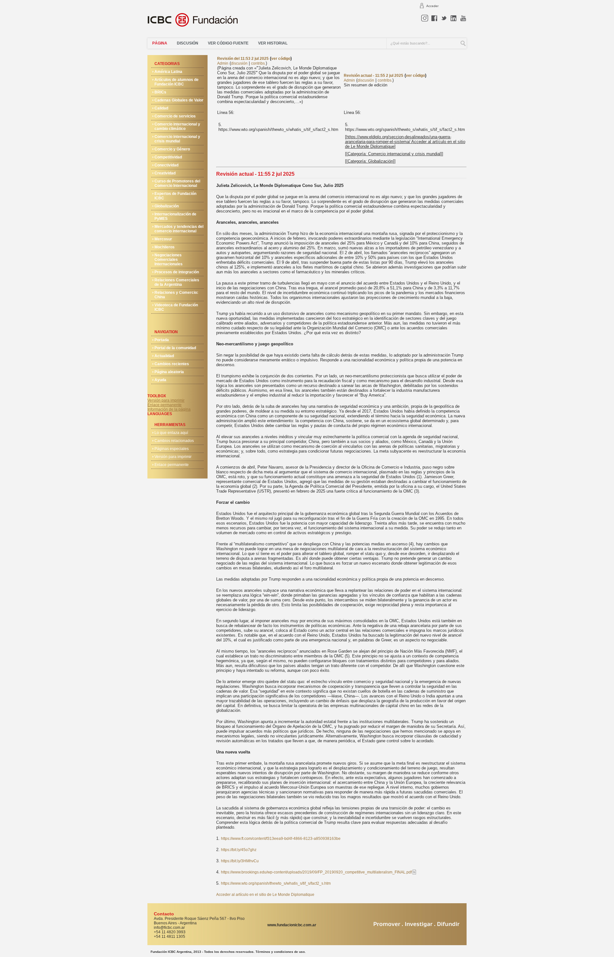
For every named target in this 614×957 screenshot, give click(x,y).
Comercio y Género (172, 149)
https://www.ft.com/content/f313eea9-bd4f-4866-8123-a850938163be (281, 838)
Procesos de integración (176, 272)
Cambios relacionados (174, 440)
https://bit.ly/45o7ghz (238, 850)
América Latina (168, 71)
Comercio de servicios (175, 116)
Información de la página (169, 409)
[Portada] (196, 22)
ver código (280, 58)
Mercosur (163, 239)
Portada (161, 340)
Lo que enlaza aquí (171, 432)
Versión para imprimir (166, 400)
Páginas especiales (171, 448)
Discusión (187, 43)
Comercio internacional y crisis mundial (177, 138)
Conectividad (166, 165)
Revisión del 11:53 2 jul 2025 (243, 58)
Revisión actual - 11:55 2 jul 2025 (373, 75)
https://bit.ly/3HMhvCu (240, 861)
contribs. (258, 63)
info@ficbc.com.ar (169, 927)
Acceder (432, 6)
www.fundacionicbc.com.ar (291, 925)
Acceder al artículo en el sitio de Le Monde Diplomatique (265, 894)
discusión (239, 63)
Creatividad (165, 173)
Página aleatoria (169, 372)
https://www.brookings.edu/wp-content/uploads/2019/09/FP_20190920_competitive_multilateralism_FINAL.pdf (316, 872)
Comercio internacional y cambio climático (177, 126)
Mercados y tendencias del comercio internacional (178, 228)
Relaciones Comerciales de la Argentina (176, 282)
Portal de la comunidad (175, 348)
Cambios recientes (171, 364)
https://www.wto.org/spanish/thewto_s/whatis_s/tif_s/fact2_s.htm (276, 883)
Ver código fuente (228, 43)
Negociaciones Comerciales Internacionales (168, 259)
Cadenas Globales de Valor (178, 100)
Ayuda (160, 380)
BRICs (160, 92)
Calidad (161, 108)
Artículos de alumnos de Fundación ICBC (176, 81)
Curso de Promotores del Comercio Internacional (177, 183)
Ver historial (272, 43)
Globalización (166, 206)
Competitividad (168, 157)
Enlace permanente (164, 405)
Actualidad (164, 356)
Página (159, 43)
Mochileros (164, 247)
